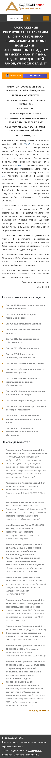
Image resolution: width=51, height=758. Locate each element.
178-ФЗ (26, 144)
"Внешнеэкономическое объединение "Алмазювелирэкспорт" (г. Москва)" (25, 558)
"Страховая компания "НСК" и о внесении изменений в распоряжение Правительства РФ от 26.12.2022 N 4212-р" (25, 610)
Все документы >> (39, 710)
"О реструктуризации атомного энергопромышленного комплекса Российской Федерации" (25, 532)
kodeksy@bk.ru (35, 750)
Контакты (7, 754)
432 (19, 165)
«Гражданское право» (12, 746)
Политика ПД (32, 754)
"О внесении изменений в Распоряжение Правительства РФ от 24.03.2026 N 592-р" (26, 650)
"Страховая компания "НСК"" (26, 633)
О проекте (19, 754)
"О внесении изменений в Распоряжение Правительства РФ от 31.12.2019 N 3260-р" (25, 490)
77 (3, 175)
